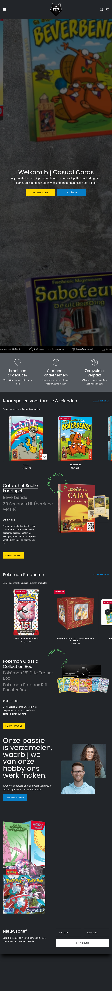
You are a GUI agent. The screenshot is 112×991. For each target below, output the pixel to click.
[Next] (108, 439)
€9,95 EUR (75, 468)
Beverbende (75, 465)
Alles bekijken (101, 400)
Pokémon (72, 192)
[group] (56, 442)
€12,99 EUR (26, 642)
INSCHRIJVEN (82, 943)
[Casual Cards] (56, 9)
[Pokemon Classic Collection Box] (83, 677)
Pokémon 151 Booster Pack (26, 639)
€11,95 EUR (26, 468)
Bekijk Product (13, 725)
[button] (101, 9)
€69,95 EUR (75, 644)
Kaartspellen (40, 192)
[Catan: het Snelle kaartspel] (76, 508)
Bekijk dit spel (13, 555)
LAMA (26, 465)
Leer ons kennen (15, 797)
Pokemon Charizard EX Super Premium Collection (75, 639)
